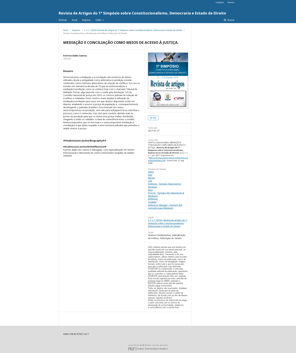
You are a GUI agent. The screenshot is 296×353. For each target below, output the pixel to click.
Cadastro (220, 2)
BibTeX (151, 177)
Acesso (231, 2)
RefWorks (153, 198)
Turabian (152, 202)
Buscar (230, 19)
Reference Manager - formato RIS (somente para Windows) (165, 207)
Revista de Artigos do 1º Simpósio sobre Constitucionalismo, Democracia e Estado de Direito (142, 13)
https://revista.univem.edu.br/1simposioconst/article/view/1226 (168, 159)
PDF (154, 117)
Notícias (63, 19)
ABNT (151, 171)
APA (150, 175)
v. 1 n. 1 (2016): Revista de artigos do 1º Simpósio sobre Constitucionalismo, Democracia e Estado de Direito (133, 30)
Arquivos (86, 19)
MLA (150, 190)
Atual (74, 19)
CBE (150, 180)
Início (65, 30)
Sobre (99, 19)
